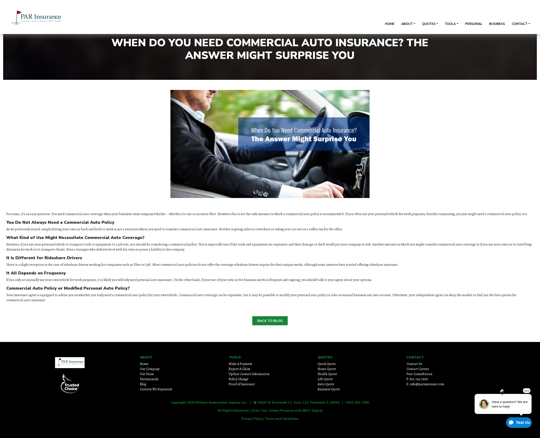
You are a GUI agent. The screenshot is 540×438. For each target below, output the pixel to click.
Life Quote (325, 379)
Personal (473, 24)
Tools (450, 24)
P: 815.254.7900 (417, 379)
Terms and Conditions (282, 419)
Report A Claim (239, 369)
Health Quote (327, 374)
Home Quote (327, 369)
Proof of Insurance (242, 384)
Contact (520, 24)
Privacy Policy (251, 419)
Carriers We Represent (156, 389)
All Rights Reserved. (233, 410)
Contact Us (414, 364)
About (407, 24)
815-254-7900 (516, 13)
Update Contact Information (249, 374)
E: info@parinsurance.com (425, 384)
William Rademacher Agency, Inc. (221, 402)
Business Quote (329, 389)
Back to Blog (270, 321)
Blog (143, 384)
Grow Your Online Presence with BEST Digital (287, 410)
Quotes (429, 24)
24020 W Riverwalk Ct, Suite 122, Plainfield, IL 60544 (446, 13)
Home (389, 24)
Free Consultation (419, 374)
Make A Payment (240, 364)
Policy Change (238, 379)
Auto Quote (326, 384)
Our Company (149, 369)
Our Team (147, 374)
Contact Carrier (417, 369)
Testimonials (149, 379)
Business (497, 24)
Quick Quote (327, 364)
